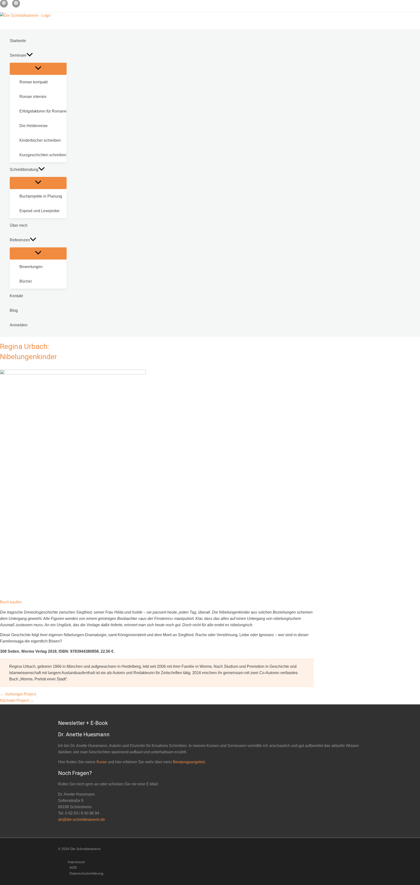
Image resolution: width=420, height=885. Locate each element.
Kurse (101, 762)
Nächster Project (17, 700)
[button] (29, 55)
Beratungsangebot (189, 762)
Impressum (76, 862)
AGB (73, 867)
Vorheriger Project (18, 694)
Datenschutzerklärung (86, 873)
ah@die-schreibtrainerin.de (81, 819)
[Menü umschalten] (38, 69)
